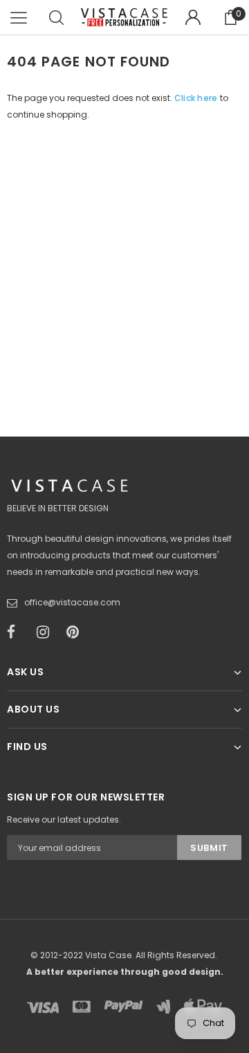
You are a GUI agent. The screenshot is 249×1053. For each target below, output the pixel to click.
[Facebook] (17, 632)
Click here (197, 98)
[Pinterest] (76, 632)
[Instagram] (47, 632)
